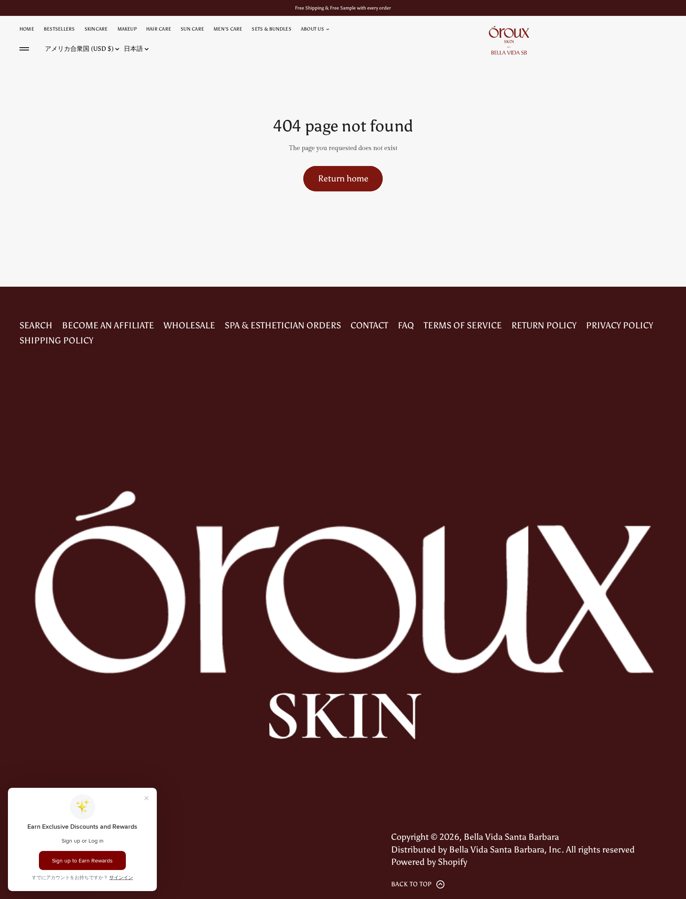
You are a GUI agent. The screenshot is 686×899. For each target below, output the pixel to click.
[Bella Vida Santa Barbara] (509, 40)
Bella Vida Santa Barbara (511, 836)
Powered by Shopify (429, 862)
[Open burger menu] (24, 49)
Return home (343, 178)
